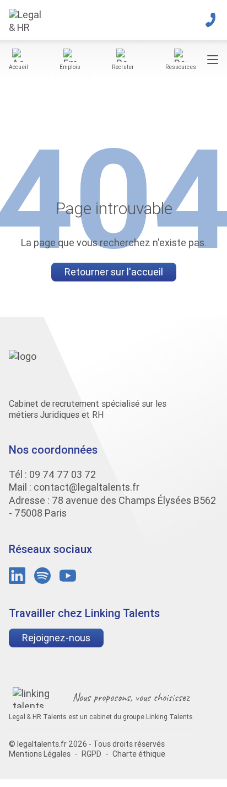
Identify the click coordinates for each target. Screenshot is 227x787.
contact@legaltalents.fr (86, 487)
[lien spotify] (42, 575)
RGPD (91, 754)
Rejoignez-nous (56, 637)
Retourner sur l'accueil (113, 271)
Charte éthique (138, 754)
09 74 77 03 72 (62, 474)
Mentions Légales (40, 754)
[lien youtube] (68, 575)
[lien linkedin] (17, 575)
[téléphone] (210, 20)
